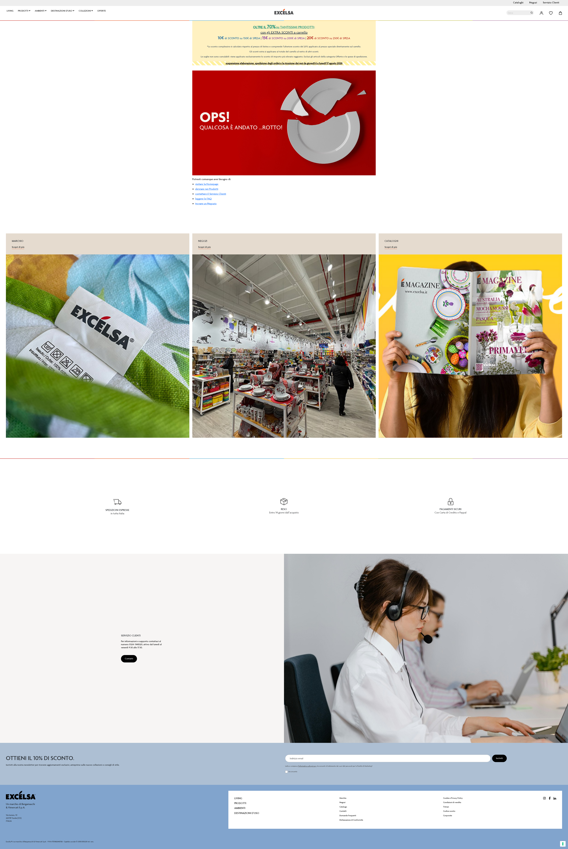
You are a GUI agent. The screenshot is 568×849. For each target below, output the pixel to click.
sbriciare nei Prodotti (206, 189)
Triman (446, 807)
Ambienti (239, 808)
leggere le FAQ (203, 198)
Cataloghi (518, 2)
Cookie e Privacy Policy (453, 798)
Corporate (447, 815)
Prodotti (240, 803)
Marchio (342, 798)
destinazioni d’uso (246, 813)
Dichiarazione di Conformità (351, 820)
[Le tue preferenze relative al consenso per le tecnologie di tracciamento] (563, 844)
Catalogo (343, 807)
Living (238, 798)
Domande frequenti (347, 815)
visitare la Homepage (206, 184)
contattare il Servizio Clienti (210, 193)
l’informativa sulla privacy (307, 766)
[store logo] (284, 11)
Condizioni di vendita (452, 802)
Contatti (342, 811)
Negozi (533, 2)
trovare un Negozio (206, 203)
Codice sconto (449, 811)
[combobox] (520, 12)
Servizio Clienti (551, 2)
